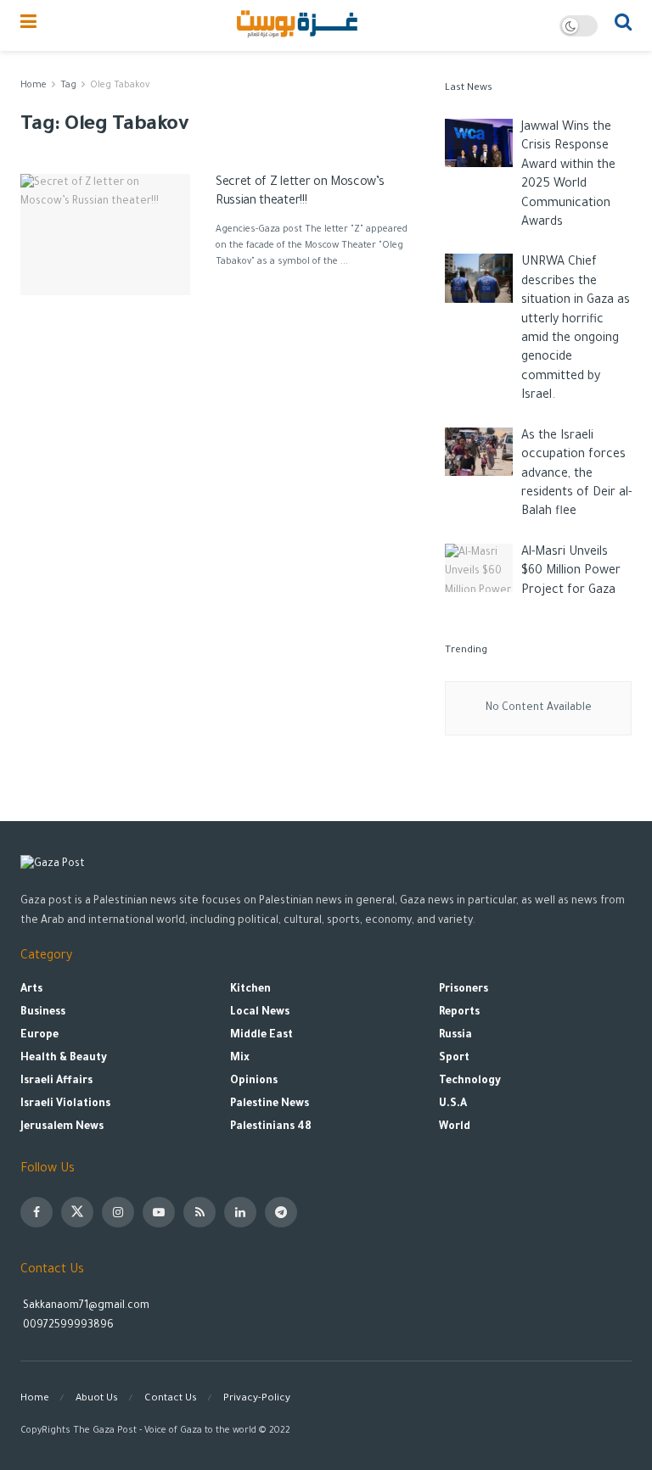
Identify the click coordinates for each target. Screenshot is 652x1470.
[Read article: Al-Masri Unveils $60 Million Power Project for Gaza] (479, 568)
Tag (68, 86)
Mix (240, 1059)
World (454, 1127)
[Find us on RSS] (199, 1212)
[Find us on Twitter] (77, 1212)
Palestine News (269, 1104)
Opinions (254, 1081)
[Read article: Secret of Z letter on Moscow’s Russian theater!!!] (105, 234)
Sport (454, 1059)
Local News (259, 1013)
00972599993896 (67, 1326)
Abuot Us (97, 1399)
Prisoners (463, 990)
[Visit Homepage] (298, 25)
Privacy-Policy (256, 1399)
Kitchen (250, 990)
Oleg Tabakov (119, 86)
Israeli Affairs (56, 1081)
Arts (31, 990)
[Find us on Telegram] (281, 1212)
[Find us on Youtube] (159, 1212)
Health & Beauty (63, 1059)
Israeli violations (65, 1104)
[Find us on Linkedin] (240, 1212)
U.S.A (453, 1104)
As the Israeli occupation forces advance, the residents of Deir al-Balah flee (576, 475)
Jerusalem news (62, 1127)
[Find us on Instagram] (118, 1212)
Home (33, 86)
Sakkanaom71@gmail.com (86, 1306)
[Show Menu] (28, 25)
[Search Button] (623, 25)
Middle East (261, 1036)
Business (42, 1013)
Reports (459, 1013)
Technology (470, 1081)
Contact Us (170, 1399)
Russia (455, 1036)
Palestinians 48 (271, 1127)
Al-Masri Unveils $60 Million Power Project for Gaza (571, 572)
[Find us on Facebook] (36, 1212)
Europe (39, 1036)
